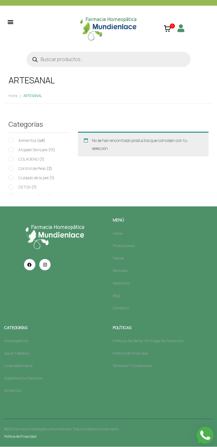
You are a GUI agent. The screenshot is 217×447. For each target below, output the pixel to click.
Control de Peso (32, 168)
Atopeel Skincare (32, 149)
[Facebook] (29, 264)
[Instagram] (45, 264)
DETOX (24, 187)
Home (13, 95)
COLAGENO (28, 159)
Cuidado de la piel (33, 177)
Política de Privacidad (20, 436)
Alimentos (27, 140)
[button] (10, 21)
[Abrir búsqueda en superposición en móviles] (108, 59)
